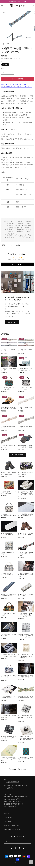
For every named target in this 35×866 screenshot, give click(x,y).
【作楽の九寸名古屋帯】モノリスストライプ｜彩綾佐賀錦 (8, 655)
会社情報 (6, 813)
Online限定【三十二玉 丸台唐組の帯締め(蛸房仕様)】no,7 (25, 697)
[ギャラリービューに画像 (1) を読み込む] (8, 37)
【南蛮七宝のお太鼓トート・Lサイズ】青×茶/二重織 (25, 758)
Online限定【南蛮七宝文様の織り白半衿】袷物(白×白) (25, 514)
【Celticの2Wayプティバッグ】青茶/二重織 (8, 388)
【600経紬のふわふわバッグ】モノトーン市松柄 (7, 574)
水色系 (5, 64)
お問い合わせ (7, 821)
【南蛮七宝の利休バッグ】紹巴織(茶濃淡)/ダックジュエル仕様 (25, 575)
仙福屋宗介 (9, 788)
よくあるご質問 (8, 817)
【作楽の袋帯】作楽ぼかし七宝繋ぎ (8, 553)
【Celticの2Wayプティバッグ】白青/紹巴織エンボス (25, 369)
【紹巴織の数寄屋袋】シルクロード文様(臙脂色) (8, 492)
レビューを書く (17, 264)
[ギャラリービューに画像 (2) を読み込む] (17, 37)
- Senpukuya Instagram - (17, 769)
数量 (2, 68)
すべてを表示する (17, 455)
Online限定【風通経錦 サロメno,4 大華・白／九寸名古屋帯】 (25, 717)
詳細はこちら (12, 322)
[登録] (29, 841)
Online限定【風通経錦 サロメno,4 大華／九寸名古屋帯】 (8, 737)
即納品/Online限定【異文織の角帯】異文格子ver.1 (25, 595)
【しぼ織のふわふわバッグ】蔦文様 (8, 614)
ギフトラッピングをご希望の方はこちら (14, 84)
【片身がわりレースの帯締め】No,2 (8, 350)
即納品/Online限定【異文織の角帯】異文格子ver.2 (8, 473)
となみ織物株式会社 (12, 782)
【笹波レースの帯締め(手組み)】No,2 (25, 427)
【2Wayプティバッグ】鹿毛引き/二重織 (8, 369)
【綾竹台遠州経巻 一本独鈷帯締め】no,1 (8, 635)
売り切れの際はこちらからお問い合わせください (16, 87)
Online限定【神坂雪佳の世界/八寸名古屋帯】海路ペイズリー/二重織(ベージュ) (25, 656)
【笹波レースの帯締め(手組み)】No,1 (8, 446)
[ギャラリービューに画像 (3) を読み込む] (26, 37)
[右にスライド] (33, 38)
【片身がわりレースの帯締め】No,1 (25, 350)
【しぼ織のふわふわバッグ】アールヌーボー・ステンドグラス (8, 677)
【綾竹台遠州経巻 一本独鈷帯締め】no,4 (8, 716)
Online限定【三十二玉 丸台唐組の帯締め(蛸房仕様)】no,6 (25, 676)
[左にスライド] (2, 38)
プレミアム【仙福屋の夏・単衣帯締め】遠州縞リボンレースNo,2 (25, 554)
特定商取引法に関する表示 (11, 825)
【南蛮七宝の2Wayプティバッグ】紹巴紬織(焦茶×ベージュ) (8, 514)
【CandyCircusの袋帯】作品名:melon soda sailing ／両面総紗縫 (9, 759)
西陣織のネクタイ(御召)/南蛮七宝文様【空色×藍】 (8, 595)
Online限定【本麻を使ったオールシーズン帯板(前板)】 (8, 534)
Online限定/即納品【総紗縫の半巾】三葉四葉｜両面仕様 (25, 446)
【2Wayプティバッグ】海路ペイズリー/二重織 (25, 388)
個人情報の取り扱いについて (12, 830)
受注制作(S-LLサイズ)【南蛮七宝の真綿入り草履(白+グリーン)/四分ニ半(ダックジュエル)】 (25, 494)
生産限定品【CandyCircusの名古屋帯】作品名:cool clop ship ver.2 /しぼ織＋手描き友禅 (26, 738)
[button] (2, 6)
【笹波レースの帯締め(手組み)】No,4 (25, 407)
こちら (22, 58)
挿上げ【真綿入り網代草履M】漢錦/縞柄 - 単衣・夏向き (8, 407)
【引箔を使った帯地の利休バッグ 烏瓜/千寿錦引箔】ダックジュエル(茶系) (25, 615)
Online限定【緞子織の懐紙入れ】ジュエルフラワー (25, 473)
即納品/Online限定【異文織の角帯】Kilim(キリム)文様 (25, 534)
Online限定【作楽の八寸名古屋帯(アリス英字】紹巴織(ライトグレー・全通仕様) (25, 636)
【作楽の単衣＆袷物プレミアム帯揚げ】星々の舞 (8, 697)
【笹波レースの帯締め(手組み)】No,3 (8, 427)
